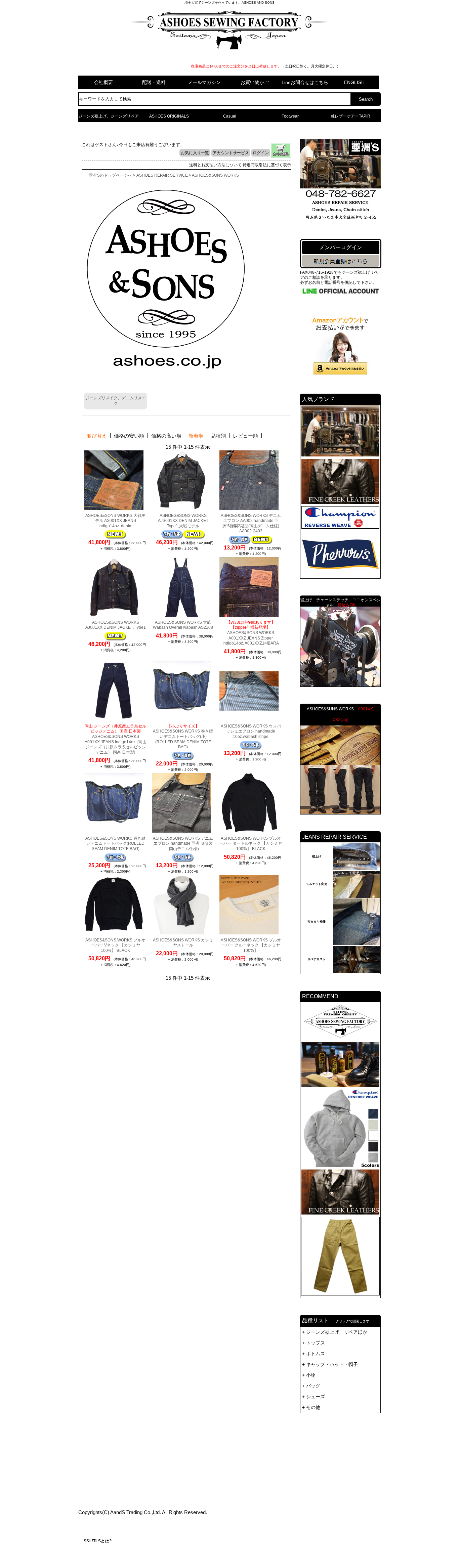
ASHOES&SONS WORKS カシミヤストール (183, 943)
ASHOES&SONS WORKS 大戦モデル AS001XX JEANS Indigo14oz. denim (115, 520)
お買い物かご (255, 82)
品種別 (218, 435)
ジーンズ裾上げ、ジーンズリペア (108, 116)
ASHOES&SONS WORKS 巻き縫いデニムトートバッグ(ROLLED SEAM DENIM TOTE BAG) (115, 843)
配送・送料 (154, 82)
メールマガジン (204, 82)
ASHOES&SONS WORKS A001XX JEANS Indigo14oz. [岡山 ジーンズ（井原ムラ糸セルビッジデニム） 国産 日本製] (116, 739)
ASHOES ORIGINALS (169, 116)
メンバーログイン (340, 247)
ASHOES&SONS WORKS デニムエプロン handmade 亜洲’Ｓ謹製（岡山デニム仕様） (183, 843)
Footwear (290, 116)
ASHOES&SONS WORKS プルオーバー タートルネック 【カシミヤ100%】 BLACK (250, 843)
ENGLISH (354, 82)
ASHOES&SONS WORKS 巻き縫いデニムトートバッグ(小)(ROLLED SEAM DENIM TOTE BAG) (183, 736)
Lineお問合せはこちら (305, 82)
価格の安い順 (129, 435)
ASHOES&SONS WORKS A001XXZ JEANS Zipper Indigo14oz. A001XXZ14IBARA (250, 633)
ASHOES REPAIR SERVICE (162, 175)
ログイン (261, 152)
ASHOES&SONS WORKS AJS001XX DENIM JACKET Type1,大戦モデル (183, 520)
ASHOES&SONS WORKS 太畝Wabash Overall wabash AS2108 (183, 625)
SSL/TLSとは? (98, 1541)
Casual (229, 116)
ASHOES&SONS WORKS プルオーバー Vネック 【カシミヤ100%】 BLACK (115, 945)
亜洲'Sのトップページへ (110, 175)
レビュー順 (245, 435)
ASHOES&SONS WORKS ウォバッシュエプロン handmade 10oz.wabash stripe (251, 731)
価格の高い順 (166, 435)
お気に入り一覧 (195, 152)
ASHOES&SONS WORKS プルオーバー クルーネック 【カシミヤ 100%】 (251, 945)
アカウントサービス (231, 152)
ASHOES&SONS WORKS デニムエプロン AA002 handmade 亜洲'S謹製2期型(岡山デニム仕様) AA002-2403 (251, 523)
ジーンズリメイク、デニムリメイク (115, 401)
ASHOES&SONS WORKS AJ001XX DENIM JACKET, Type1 (115, 625)
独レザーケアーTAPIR (350, 116)
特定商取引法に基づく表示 (267, 165)
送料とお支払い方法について (215, 165)
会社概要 (103, 82)
